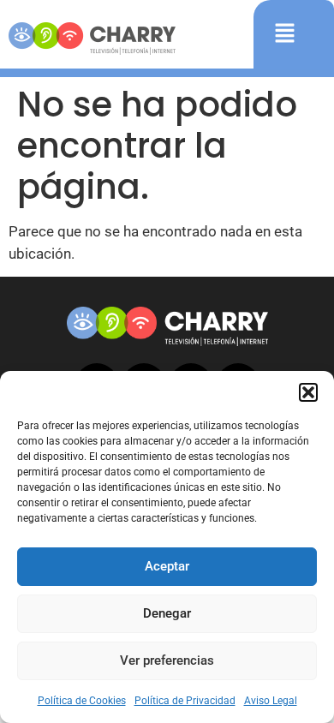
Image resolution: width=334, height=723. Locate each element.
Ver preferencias (167, 660)
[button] (308, 392)
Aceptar (167, 566)
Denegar (167, 613)
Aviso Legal (270, 701)
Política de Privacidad (185, 701)
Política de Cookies (82, 701)
